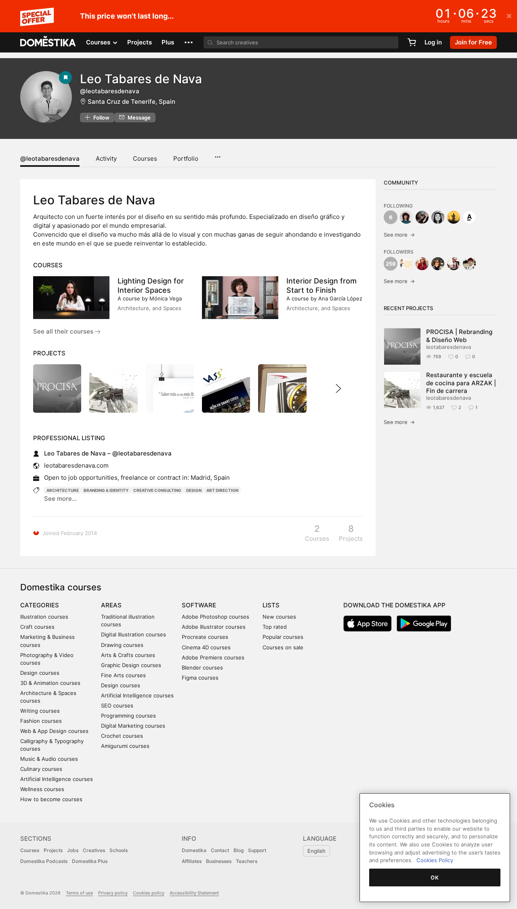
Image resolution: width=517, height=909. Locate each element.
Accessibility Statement (194, 893)
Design (194, 490)
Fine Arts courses (123, 675)
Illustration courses (44, 616)
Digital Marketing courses (133, 725)
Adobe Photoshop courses (215, 616)
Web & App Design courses (54, 731)
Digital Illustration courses (133, 634)
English (316, 851)
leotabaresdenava (448, 347)
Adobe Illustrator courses (214, 626)
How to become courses (51, 799)
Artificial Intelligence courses (56, 779)
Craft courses (37, 626)
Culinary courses (41, 769)
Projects (139, 42)
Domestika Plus (89, 861)
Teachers (246, 861)
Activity (106, 158)
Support (257, 850)
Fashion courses (41, 721)
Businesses (218, 861)
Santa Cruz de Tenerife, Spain (131, 101)
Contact (220, 850)
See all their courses (64, 331)
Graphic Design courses (131, 665)
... (217, 154)
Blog (238, 850)
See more (399, 234)
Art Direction (222, 490)
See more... (60, 498)
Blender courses (202, 667)
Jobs (72, 850)
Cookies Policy (434, 860)
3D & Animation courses (50, 683)
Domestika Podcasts (43, 861)
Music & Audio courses (49, 759)
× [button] (509, 15)
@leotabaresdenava (50, 158)
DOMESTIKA (48, 42)
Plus (168, 42)
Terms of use (79, 893)
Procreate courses (205, 637)
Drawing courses (122, 645)
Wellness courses (42, 789)
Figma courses (200, 677)
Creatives (94, 850)
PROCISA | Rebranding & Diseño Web (459, 335)
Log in (433, 42)
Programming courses (128, 715)
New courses (279, 616)
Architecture (62, 490)
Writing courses (40, 710)
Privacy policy (113, 893)
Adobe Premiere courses (213, 657)
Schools (118, 850)
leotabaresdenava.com (76, 465)
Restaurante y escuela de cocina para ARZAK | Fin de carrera (461, 383)
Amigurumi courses (125, 746)
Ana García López (340, 298)
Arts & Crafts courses (128, 655)
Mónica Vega (165, 298)
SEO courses (117, 705)
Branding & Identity (106, 490)
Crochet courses (122, 736)
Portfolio (185, 158)
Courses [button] (99, 42)
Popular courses (283, 637)
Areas (111, 605)
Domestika (194, 850)
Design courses (39, 673)
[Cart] (411, 42)
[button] (188, 42)
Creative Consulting (157, 490)
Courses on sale (283, 647)
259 (391, 263)
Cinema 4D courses (206, 647)
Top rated (275, 626)
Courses (145, 158)
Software (199, 605)
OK (435, 877)
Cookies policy (148, 893)
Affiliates (192, 861)
